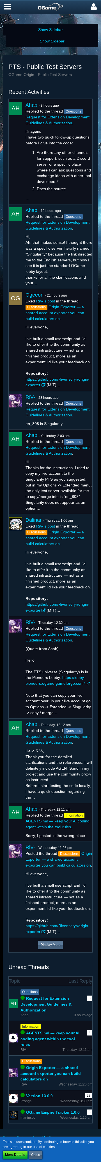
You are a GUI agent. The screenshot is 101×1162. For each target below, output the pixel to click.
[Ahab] (15, 151)
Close (35, 1155)
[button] (7, 7)
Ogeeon (34, 295)
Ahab (31, 105)
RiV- (30, 397)
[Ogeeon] (15, 340)
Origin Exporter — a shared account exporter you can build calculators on (55, 313)
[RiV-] (15, 410)
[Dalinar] (15, 565)
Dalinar (34, 520)
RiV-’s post (45, 301)
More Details (15, 1155)
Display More (50, 945)
